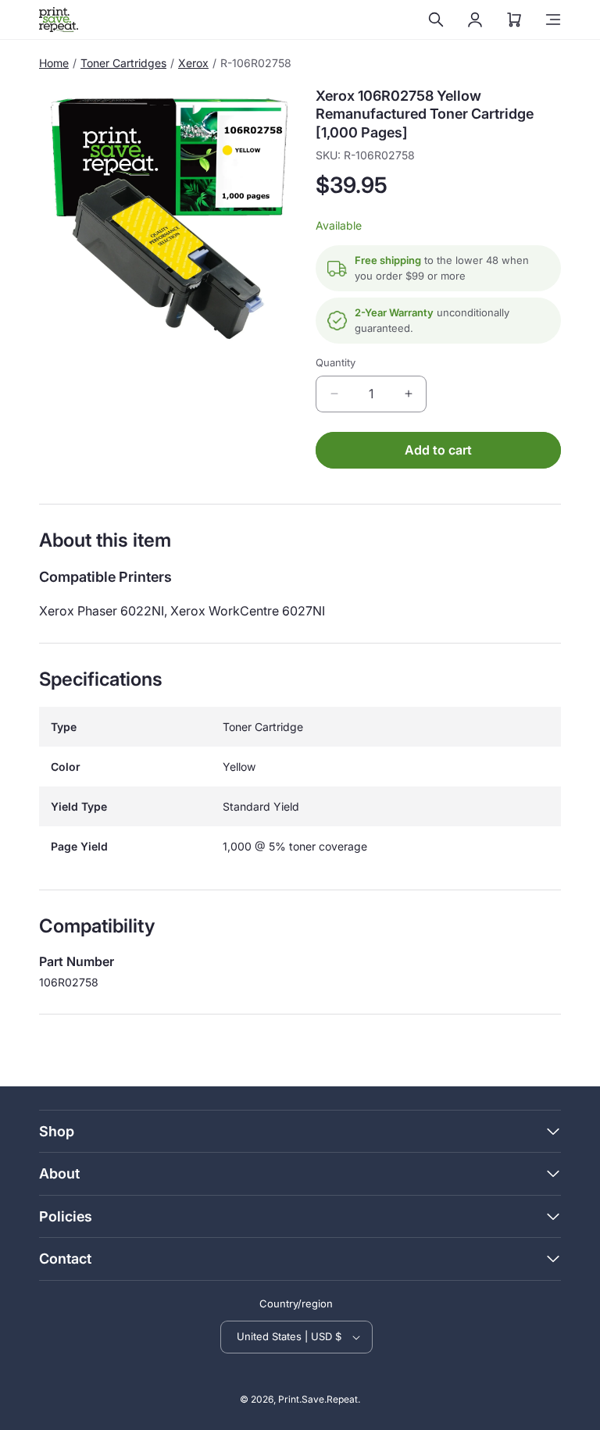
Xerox (193, 63)
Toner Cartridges (123, 63)
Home (54, 63)
